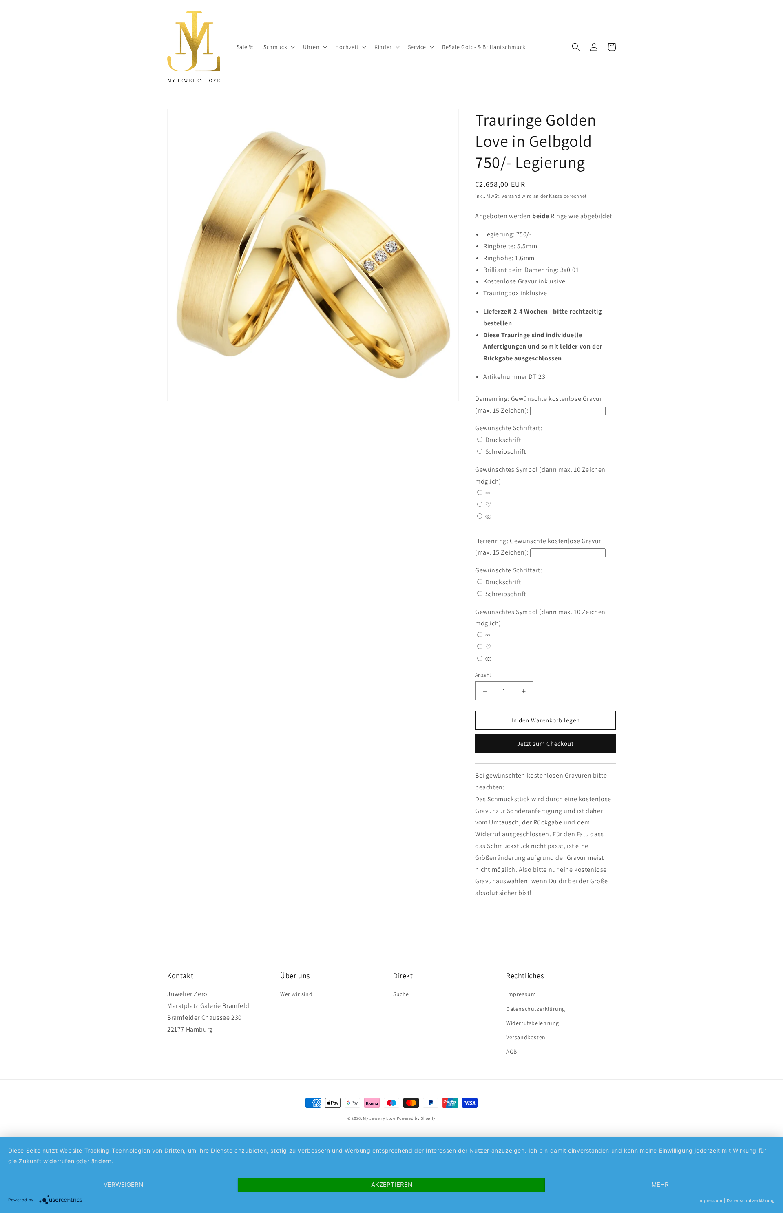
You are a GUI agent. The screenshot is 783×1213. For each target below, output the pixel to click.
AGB (511, 1051)
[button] (278, 46)
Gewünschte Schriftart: (509, 428)
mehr (660, 1185)
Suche (401, 994)
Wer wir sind (296, 994)
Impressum (521, 994)
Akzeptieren (391, 1185)
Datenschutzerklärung (535, 1008)
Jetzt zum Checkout (545, 743)
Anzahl (483, 675)
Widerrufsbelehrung (532, 1023)
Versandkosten (526, 1037)
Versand (511, 196)
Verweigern (123, 1185)
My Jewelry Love (379, 1118)
